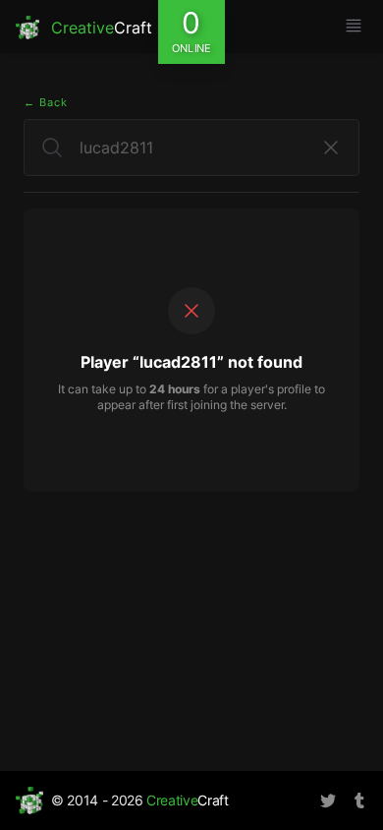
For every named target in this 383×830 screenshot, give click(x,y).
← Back (46, 102)
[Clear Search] (331, 147)
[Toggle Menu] (353, 25)
